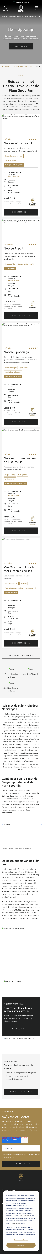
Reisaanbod (6, 66)
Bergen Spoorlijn (32, 793)
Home (4, 16)
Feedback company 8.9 (22, 2)
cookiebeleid (16, 1223)
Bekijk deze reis (19, 212)
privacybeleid (24, 1216)
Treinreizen (11, 16)
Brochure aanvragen (21, 44)
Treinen (19, 16)
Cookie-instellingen (21, 1240)
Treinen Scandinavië (29, 16)
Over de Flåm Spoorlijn (22, 66)
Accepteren (21, 1245)
